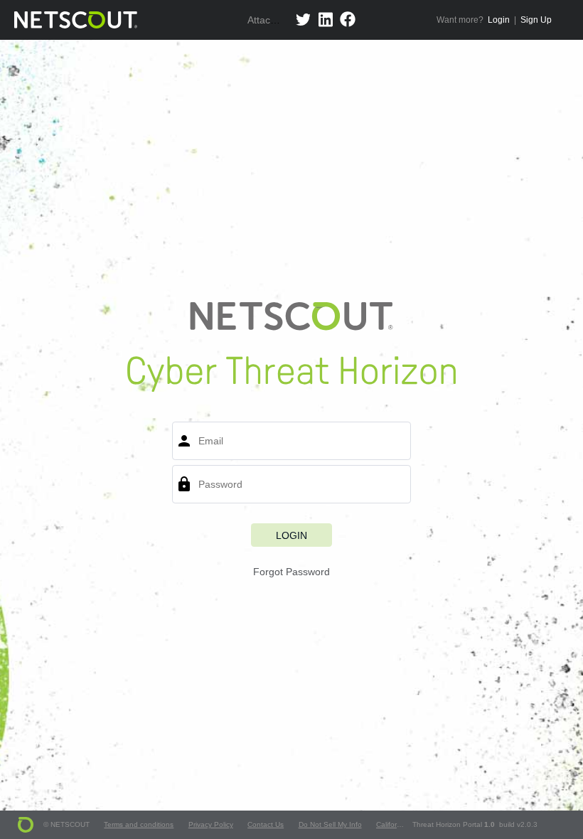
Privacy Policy (210, 824)
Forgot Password (291, 571)
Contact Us (265, 824)
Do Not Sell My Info (330, 824)
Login (499, 20)
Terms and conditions (138, 824)
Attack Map (272, 20)
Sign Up (536, 20)
